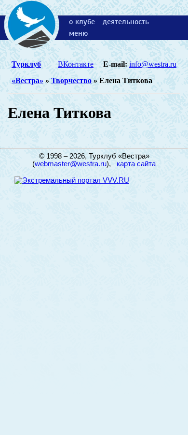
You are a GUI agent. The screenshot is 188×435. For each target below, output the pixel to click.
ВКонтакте (76, 64)
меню (78, 33)
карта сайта (136, 164)
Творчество (71, 80)
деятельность (126, 22)
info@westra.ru (152, 64)
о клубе (82, 22)
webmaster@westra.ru (71, 164)
